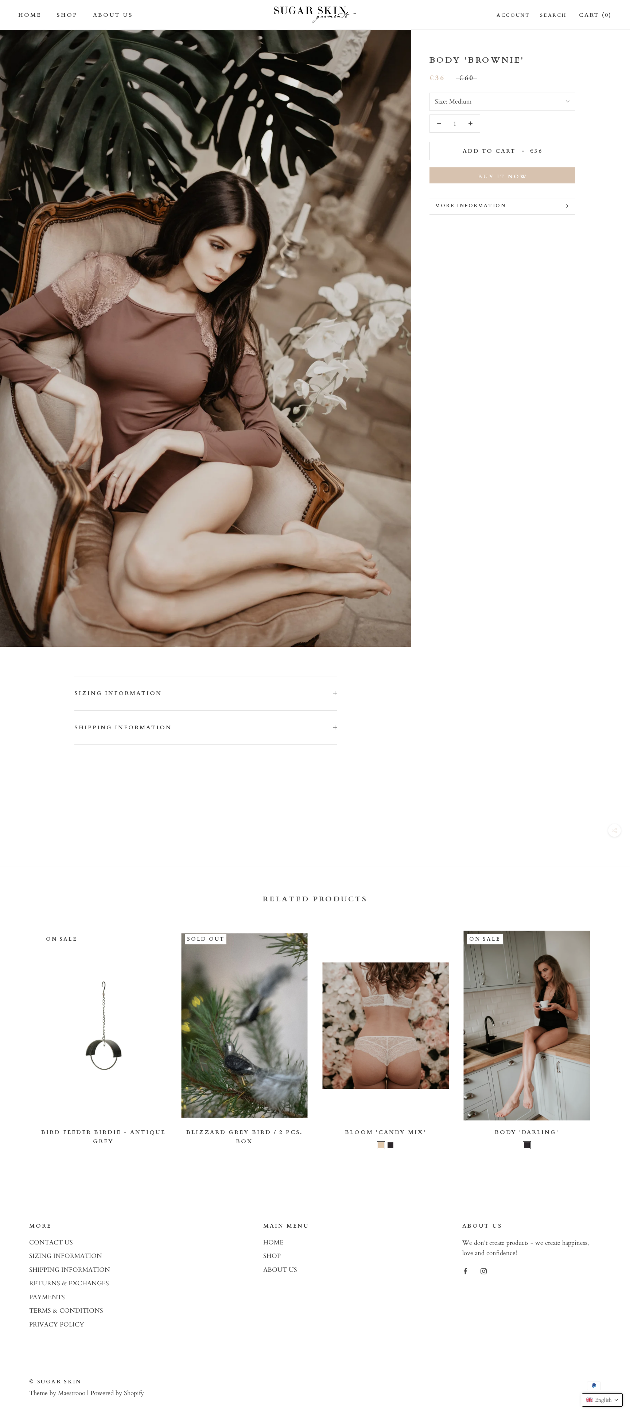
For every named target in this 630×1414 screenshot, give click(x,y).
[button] (602, 1400)
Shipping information (123, 727)
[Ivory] (381, 1145)
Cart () (595, 15)
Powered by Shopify (117, 1393)
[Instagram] (484, 1271)
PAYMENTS (47, 1297)
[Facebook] (465, 1271)
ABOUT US (113, 15)
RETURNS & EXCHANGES (69, 1283)
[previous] (23, 1039)
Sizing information (118, 693)
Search (553, 15)
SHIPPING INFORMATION (69, 1270)
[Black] (390, 1145)
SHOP (67, 15)
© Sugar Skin (55, 1381)
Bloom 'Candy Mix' (385, 1132)
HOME (29, 15)
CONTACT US (51, 1242)
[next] (607, 1039)
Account (513, 15)
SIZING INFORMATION (65, 1256)
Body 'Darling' (527, 1132)
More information (470, 205)
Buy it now (502, 176)
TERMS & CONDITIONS (66, 1310)
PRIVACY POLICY (56, 1324)
